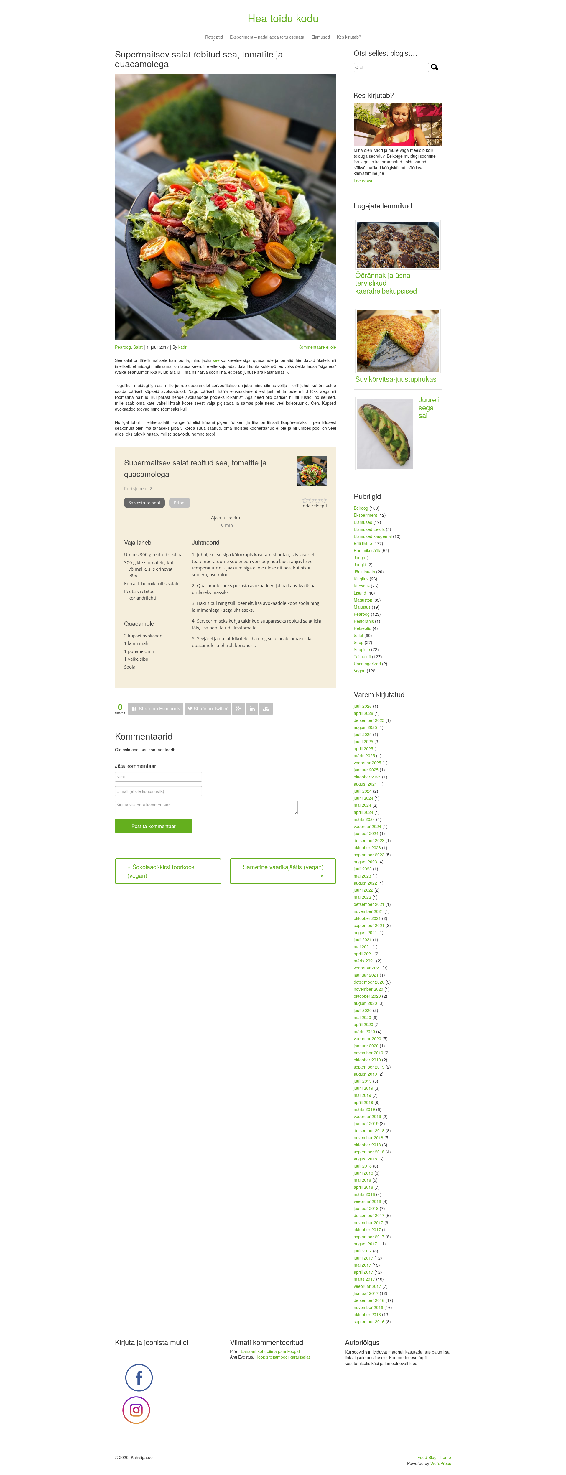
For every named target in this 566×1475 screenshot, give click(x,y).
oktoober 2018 (367, 1145)
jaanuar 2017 (366, 1293)
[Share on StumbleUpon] (266, 709)
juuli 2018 (363, 1166)
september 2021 (369, 925)
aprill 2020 (363, 1024)
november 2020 (368, 989)
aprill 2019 (363, 1102)
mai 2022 (362, 897)
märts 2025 (364, 755)
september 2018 (369, 1152)
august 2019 (365, 1074)
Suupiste (362, 649)
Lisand (360, 593)
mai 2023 (362, 876)
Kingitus (361, 579)
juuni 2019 (363, 1088)
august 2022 (365, 883)
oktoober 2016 (367, 1314)
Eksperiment (365, 515)
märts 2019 (364, 1109)
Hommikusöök (367, 550)
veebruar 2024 (367, 826)
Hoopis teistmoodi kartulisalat (282, 1357)
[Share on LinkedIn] (252, 709)
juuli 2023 (363, 869)
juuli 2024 (363, 791)
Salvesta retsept (144, 503)
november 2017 (368, 1222)
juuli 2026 (363, 706)
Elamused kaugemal (373, 536)
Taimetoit (362, 656)
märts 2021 (364, 961)
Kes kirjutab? (349, 37)
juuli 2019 (363, 1081)
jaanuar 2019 (366, 1123)
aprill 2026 (363, 713)
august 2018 (365, 1159)
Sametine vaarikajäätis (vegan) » (283, 871)
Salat (138, 347)
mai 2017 (362, 1265)
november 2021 (368, 911)
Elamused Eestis (369, 529)
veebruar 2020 (367, 1038)
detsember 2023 (369, 840)
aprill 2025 (363, 748)
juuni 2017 (363, 1258)
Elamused (320, 37)
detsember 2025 (369, 720)
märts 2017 (364, 1279)
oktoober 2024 (367, 777)
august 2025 (365, 727)
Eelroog (361, 508)
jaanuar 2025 (366, 770)
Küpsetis (362, 586)
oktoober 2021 (367, 918)
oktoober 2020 (367, 996)
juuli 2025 (363, 734)
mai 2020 (362, 1017)
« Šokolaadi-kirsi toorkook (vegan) (161, 871)
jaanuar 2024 (366, 833)
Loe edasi (363, 181)
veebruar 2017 (367, 1286)
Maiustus (362, 607)
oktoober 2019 (367, 1060)
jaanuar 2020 (366, 1045)
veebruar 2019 (367, 1116)
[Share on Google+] (238, 709)
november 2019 (368, 1053)
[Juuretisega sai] (387, 433)
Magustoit (363, 600)
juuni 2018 (363, 1173)
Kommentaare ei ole (317, 347)
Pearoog (123, 347)
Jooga (359, 557)
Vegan (360, 671)
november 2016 (368, 1307)
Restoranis (364, 621)
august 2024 (365, 784)
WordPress (440, 1463)
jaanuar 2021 (366, 975)
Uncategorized (367, 663)
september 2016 (369, 1321)
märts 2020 (364, 1031)
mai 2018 (362, 1180)
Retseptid (214, 37)
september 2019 (369, 1067)
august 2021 (365, 932)
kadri (182, 347)
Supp (358, 642)
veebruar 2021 (367, 968)
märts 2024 (364, 819)
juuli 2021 (363, 939)
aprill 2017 (363, 1272)
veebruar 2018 (367, 1201)
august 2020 (365, 1003)
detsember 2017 (369, 1215)
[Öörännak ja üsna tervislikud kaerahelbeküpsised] (400, 244)
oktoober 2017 (367, 1229)
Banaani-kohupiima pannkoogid (270, 1351)
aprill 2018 (363, 1187)
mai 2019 (362, 1095)
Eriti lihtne (363, 543)
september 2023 (369, 854)
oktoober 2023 (367, 847)
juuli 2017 (363, 1251)
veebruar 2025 (367, 763)
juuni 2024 (363, 798)
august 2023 (365, 862)
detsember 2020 (369, 982)
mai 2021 (362, 946)
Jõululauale (364, 571)
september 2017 (369, 1236)
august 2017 (365, 1244)
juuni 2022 (363, 890)
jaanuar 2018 (366, 1208)
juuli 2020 (363, 1010)
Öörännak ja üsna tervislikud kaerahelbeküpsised (386, 283)
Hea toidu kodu (283, 17)
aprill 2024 (363, 812)
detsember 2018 (369, 1130)
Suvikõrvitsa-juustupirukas (396, 378)
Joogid (360, 564)
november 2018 (368, 1137)
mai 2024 (362, 805)
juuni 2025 (363, 741)
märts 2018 (364, 1194)
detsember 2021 (369, 904)
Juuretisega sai (429, 407)
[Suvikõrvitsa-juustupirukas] (400, 340)
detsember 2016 (369, 1300)
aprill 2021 (363, 954)
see (216, 360)
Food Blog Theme (434, 1457)
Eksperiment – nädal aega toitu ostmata (267, 37)
